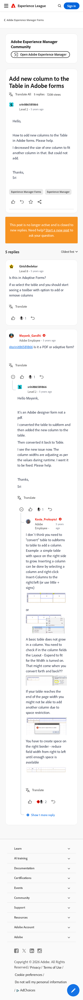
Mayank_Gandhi (30, 335)
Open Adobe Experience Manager (43, 54)
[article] (41, 292)
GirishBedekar (28, 266)
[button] (23, 94)
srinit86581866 (28, 104)
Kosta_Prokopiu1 (46, 519)
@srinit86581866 (21, 347)
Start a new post (57, 230)
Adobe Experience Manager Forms (25, 20)
